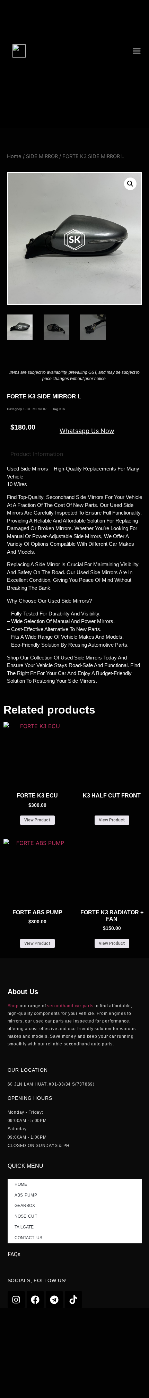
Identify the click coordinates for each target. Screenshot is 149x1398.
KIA (62, 409)
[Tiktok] (73, 1299)
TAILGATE (24, 1227)
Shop (13, 1005)
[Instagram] (16, 1299)
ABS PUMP (26, 1195)
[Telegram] (54, 1299)
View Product (37, 820)
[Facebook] (35, 1299)
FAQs (14, 1254)
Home (14, 156)
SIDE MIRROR (42, 156)
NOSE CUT (26, 1216)
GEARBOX (25, 1205)
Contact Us (28, 1237)
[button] (136, 51)
